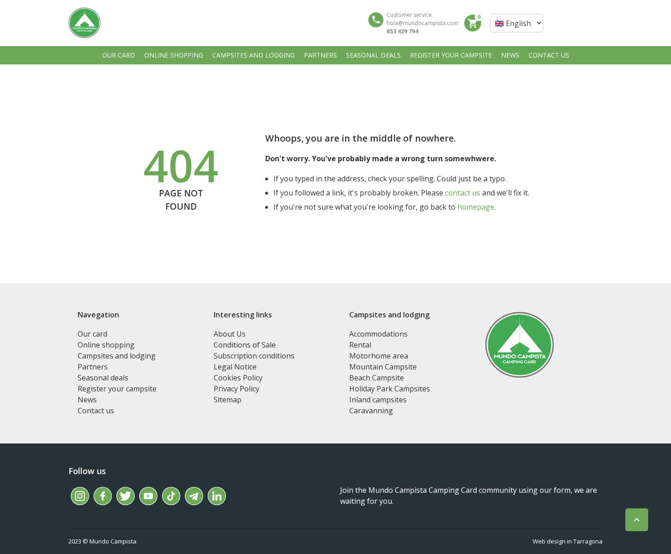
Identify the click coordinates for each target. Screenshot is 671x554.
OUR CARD (118, 55)
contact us (462, 193)
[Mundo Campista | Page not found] (84, 23)
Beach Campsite (376, 378)
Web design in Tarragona (568, 541)
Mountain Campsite (383, 367)
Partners (93, 367)
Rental (360, 345)
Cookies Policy (238, 378)
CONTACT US (549, 55)
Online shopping (106, 345)
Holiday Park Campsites (389, 389)
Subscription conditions (254, 356)
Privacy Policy (236, 389)
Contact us (96, 411)
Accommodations (378, 334)
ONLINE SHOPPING (173, 55)
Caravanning (371, 411)
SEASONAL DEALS (373, 55)
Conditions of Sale (245, 345)
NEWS (510, 55)
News (87, 400)
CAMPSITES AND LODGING (253, 55)
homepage (475, 207)
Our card (92, 334)
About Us (230, 334)
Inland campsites (378, 400)
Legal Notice (235, 367)
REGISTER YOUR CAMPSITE (451, 55)
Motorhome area (378, 356)
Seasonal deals (103, 378)
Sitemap (227, 400)
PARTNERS (320, 55)
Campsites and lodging (117, 356)
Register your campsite (117, 389)
